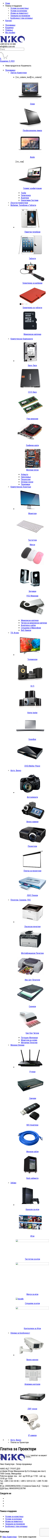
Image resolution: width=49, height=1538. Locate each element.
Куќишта (24, 474)
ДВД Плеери (32, 895)
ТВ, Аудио (14, 633)
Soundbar (32, 739)
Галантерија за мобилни (32, 283)
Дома (7, 3)
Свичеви (32, 1098)
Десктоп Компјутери (19, 203)
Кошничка (9, 27)
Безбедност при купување (21, 18)
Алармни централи (32, 1384)
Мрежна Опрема (17, 1045)
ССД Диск (32, 392)
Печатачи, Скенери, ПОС (20, 900)
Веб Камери (26, 630)
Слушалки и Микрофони (31, 628)
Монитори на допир (29, 1040)
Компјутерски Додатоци (20, 487)
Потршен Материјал (29, 1037)
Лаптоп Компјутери (18, 72)
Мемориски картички (32, 334)
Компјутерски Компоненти (21, 339)
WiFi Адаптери (32, 1125)
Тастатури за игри (32, 1259)
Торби (23, 193)
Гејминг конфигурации (32, 188)
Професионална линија (32, 130)
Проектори (32, 846)
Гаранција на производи (20, 15)
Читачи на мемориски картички (34, 623)
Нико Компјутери (9, 1537)
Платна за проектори (32, 871)
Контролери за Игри (32, 1328)
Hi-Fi (32, 686)
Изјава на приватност (19, 13)
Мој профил (10, 32)
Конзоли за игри (32, 1209)
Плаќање (9, 30)
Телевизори (32, 659)
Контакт (8, 20)
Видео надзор (32, 1359)
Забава (13, 1183)
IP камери (32, 1435)
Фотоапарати (32, 797)
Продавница (10, 25)
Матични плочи (32, 470)
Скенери (32, 1006)
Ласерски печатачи (32, 926)
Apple (32, 157)
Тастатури (32, 540)
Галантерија (26, 195)
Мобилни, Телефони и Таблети (23, 205)
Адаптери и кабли (28, 625)
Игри (32, 1236)
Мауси (32, 544)
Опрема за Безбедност (20, 1333)
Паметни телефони (32, 232)
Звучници (32, 591)
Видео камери (32, 821)
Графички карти (32, 445)
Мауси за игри (32, 1294)
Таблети (32, 258)
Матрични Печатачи (29, 1042)
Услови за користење (19, 8)
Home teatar (32, 712)
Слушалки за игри (32, 1303)
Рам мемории (32, 419)
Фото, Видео (15, 770)
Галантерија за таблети (32, 307)
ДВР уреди (32, 1409)
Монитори (32, 513)
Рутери (32, 1071)
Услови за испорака (18, 10)
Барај (28, 1456)
